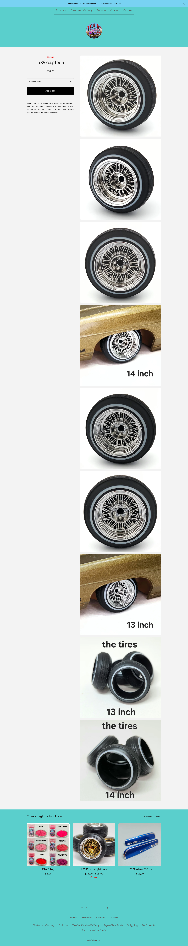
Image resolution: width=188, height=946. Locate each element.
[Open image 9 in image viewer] (120, 760)
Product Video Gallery (85, 926)
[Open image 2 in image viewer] (120, 179)
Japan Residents (113, 926)
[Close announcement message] (184, 4)
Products (61, 11)
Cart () (127, 11)
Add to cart (50, 91)
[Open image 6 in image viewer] (120, 511)
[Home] (94, 30)
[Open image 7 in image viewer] (120, 594)
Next (158, 816)
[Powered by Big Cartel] (94, 940)
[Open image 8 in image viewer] (120, 677)
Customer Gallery (81, 11)
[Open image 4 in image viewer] (120, 345)
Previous (148, 816)
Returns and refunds (94, 931)
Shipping (132, 926)
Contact (114, 11)
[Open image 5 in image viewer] (120, 428)
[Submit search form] (106, 907)
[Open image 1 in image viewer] (120, 96)
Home (73, 918)
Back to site (148, 926)
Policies (101, 11)
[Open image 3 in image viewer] (120, 262)
